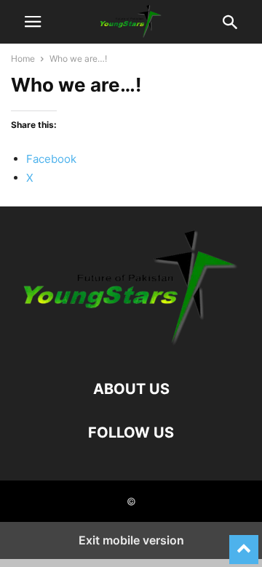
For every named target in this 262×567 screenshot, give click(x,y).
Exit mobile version (131, 540)
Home (23, 58)
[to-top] (243, 543)
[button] (33, 22)
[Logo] (131, 345)
